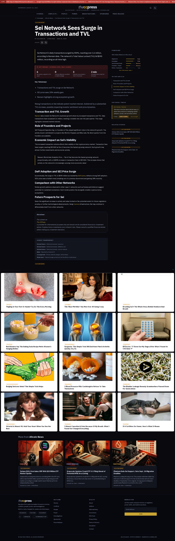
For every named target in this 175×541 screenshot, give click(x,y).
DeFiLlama (81, 176)
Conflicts (53, 14)
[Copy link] (45, 42)
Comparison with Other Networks (123, 92)
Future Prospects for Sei (120, 95)
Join (140, 514)
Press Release (118, 14)
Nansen (51, 56)
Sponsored (104, 14)
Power (75, 14)
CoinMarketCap (41, 516)
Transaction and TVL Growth (121, 81)
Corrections (92, 513)
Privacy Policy (93, 519)
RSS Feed (92, 516)
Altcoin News (49, 18)
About (91, 503)
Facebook (23, 513)
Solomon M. (41, 38)
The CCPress (41, 222)
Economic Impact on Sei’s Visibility (124, 86)
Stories (40, 14)
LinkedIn (27, 516)
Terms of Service (94, 522)
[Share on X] (42, 42)
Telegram (42, 513)
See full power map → (126, 70)
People (64, 14)
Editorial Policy (93, 509)
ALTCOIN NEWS (40, 22)
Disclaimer (92, 526)
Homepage (40, 18)
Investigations (89, 14)
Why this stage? (134, 116)
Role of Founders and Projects (122, 84)
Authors (91, 506)
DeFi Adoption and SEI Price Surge (123, 89)
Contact (91, 529)
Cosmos (76, 204)
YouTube (33, 513)
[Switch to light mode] (155, 8)
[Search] (150, 8)
